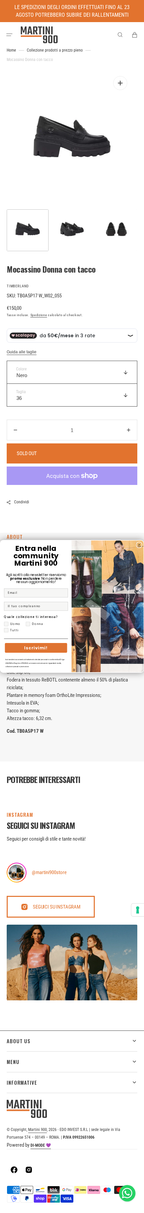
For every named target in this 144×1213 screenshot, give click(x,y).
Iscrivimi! (36, 648)
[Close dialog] (139, 545)
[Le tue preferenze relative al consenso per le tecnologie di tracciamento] (137, 910)
